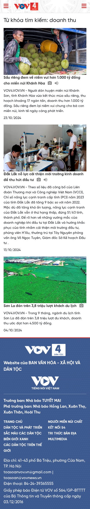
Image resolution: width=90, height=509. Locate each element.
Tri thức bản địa (62, 433)
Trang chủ (13, 422)
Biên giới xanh (16, 439)
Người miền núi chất (65, 422)
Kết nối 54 (56, 428)
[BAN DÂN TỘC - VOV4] (26, 6)
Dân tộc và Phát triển (23, 428)
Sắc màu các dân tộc (23, 433)
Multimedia (57, 439)
